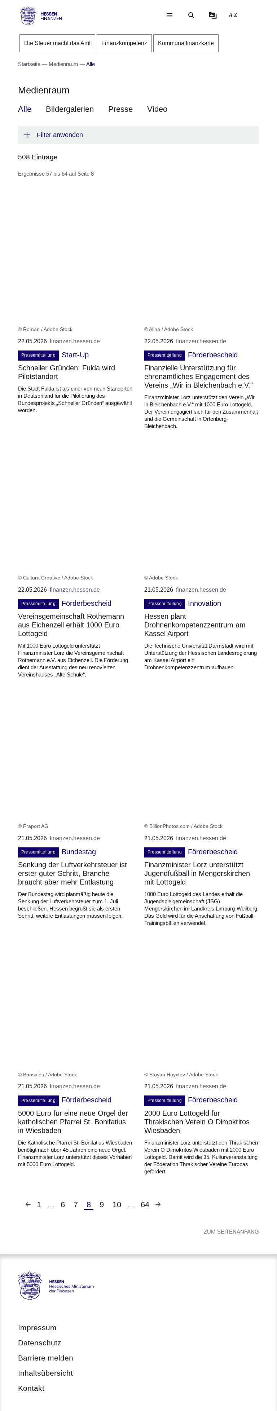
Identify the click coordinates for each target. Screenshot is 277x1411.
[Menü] (169, 15)
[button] (138, 135)
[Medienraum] (213, 15)
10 (119, 1204)
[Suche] (191, 15)
